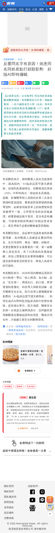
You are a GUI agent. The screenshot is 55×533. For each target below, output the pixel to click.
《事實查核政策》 (16, 330)
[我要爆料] (50, 499)
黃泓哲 (28, 88)
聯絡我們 (9, 491)
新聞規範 (9, 502)
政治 (28, 9)
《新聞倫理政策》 (23, 326)
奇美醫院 (8, 386)
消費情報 (9, 518)
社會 (34, 9)
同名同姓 (31, 386)
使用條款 (9, 507)
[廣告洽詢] (50, 506)
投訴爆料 (9, 512)
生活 (21, 9)
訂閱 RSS (24, 428)
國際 (41, 9)
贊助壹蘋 (12, 84)
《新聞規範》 (43, 326)
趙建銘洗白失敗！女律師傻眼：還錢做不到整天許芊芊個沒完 (31, 50)
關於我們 (9, 486)
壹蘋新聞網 (8, 59)
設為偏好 (4, 84)
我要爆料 (19, 84)
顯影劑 (19, 386)
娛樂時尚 (12, 9)
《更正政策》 (20, 333)
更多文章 (34, 428)
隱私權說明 (9, 496)
